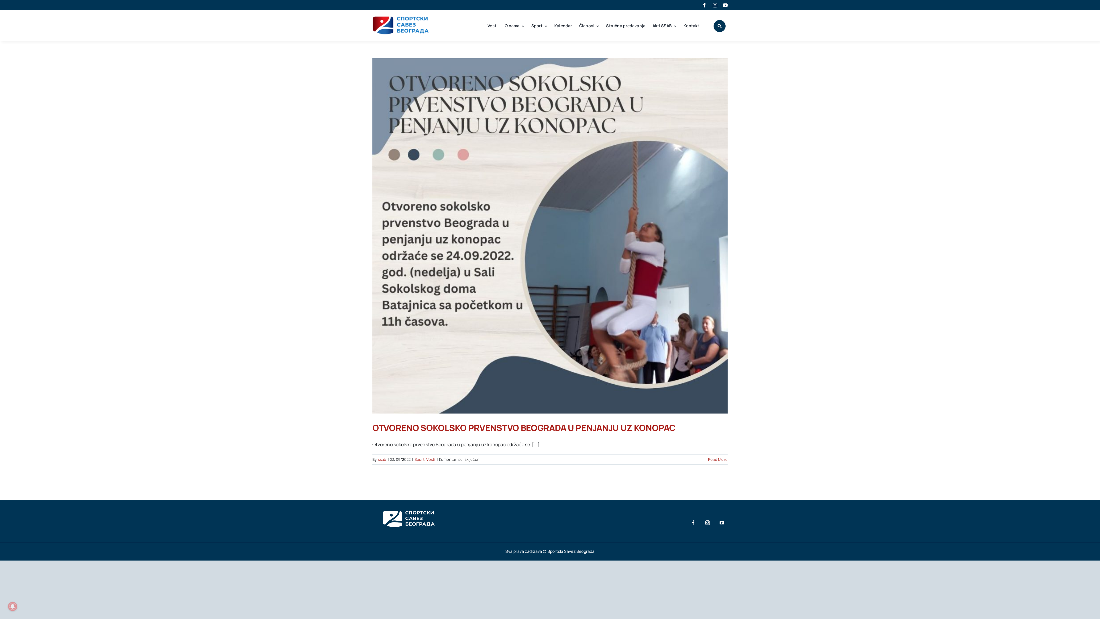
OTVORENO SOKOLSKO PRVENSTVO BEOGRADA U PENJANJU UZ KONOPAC (523, 428)
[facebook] (704, 5)
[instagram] (715, 5)
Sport (420, 459)
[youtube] (725, 5)
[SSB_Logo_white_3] (408, 505)
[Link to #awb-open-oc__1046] (720, 26)
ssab (382, 459)
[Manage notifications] (12, 606)
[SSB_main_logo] (400, 18)
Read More (718, 459)
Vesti (430, 459)
